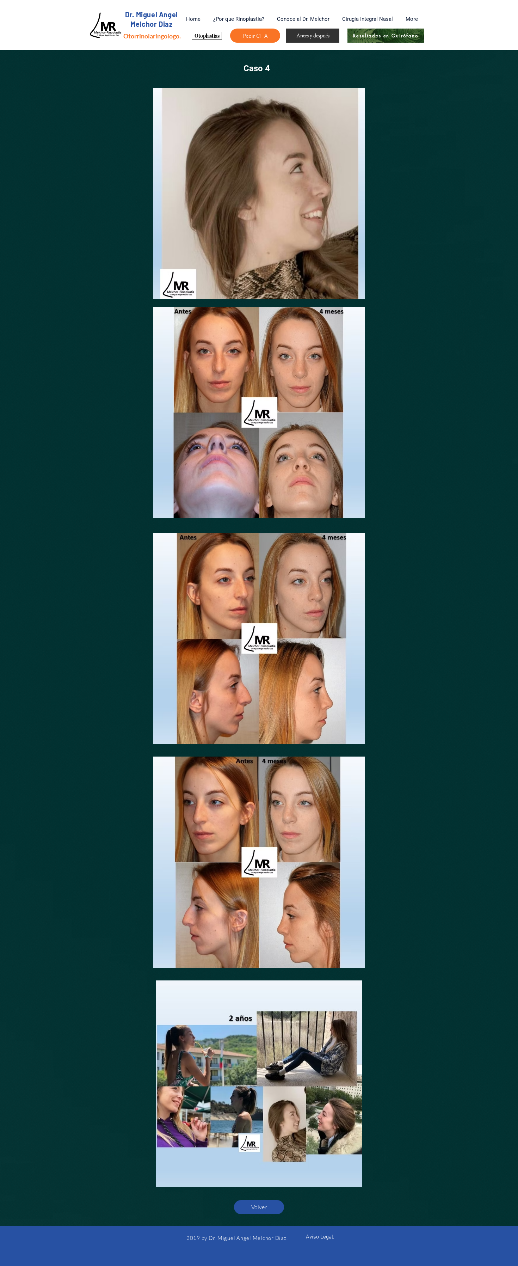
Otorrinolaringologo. (152, 36)
